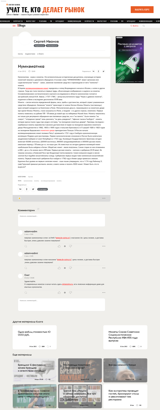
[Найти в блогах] (143, 25)
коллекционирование (48, 181)
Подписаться (39, 45)
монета (59, 181)
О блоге (40, 53)
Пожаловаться (52, 45)
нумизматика (28, 181)
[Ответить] (25, 246)
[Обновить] (38, 209)
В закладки (43, 189)
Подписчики (30, 53)
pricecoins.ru (67, 284)
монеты (36, 181)
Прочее (30, 176)
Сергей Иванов (46, 41)
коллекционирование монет (37, 88)
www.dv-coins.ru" (63, 237)
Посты (20, 53)
